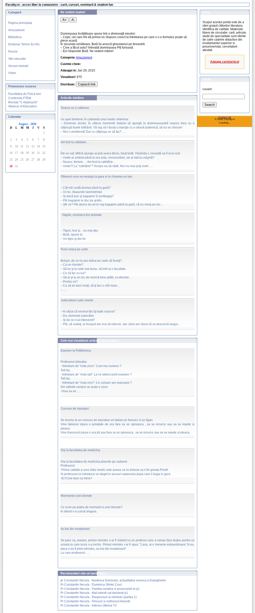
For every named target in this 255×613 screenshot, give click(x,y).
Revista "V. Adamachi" (23, 102)
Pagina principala (20, 23)
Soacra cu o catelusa (75, 108)
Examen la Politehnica (76, 350)
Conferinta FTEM (19, 98)
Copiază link (87, 84)
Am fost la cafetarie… (75, 142)
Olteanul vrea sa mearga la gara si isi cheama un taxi (96, 176)
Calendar (14, 117)
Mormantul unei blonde (76, 495)
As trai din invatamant (75, 529)
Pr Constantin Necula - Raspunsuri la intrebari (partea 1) (99, 597)
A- (73, 20)
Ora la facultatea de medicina (80, 450)
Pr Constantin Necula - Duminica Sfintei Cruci (91, 584)
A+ (65, 20)
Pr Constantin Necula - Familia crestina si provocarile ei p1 (100, 589)
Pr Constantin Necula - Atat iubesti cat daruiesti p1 (94, 593)
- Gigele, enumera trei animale (81, 215)
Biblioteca (15, 37)
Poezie (13, 51)
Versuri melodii (18, 66)
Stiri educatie (17, 59)
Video (12, 73)
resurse (30, 86)
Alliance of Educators (22, 106)
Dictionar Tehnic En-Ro (24, 44)
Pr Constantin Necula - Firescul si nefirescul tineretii (95, 601)
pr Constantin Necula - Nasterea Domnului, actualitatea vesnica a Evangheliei (113, 580)
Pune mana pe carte (74, 249)
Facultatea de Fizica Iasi (24, 94)
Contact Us (224, 117)
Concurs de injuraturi (75, 408)
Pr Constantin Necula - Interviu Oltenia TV (89, 605)
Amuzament (16, 30)
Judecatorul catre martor (77, 300)
